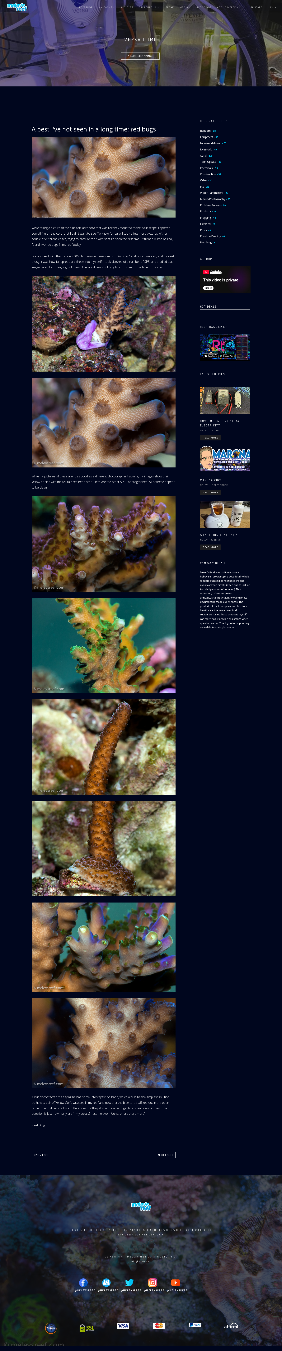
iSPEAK (169, 7)
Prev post (42, 1155)
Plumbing (207, 242)
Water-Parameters (214, 193)
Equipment (209, 137)
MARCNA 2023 (211, 480)
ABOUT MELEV (227, 7)
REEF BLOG (204, 7)
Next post (165, 1155)
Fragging (208, 217)
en (272, 7)
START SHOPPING (140, 56)
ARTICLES (127, 7)
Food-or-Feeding (212, 236)
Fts (204, 186)
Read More (211, 437)
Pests (205, 230)
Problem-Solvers (213, 205)
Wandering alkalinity (219, 535)
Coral (206, 155)
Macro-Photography (215, 199)
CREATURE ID (148, 7)
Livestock (208, 149)
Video (206, 180)
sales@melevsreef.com (141, 1234)
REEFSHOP (86, 7)
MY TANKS (106, 7)
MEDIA (184, 7)
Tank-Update (210, 161)
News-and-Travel (213, 143)
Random (208, 130)
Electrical (207, 224)
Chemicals (209, 168)
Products (208, 211)
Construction (210, 174)
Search (259, 7)
